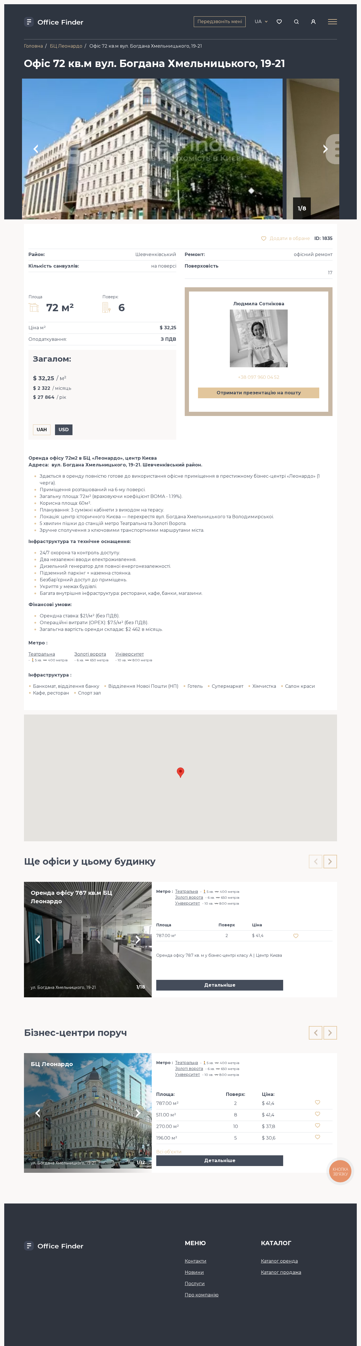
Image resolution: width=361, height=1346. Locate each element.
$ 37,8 (268, 1126)
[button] (180, 772)
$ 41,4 (268, 1103)
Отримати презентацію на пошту (259, 392)
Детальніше (219, 985)
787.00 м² (167, 1103)
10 (235, 1126)
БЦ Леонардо (66, 46)
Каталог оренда (279, 1261)
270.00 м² (167, 1126)
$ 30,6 (268, 1138)
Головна (33, 46)
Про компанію (202, 1295)
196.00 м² (166, 1138)
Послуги (195, 1283)
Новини (194, 1272)
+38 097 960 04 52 (258, 377)
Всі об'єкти (169, 1151)
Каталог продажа (281, 1272)
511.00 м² (166, 1115)
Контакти (195, 1261)
